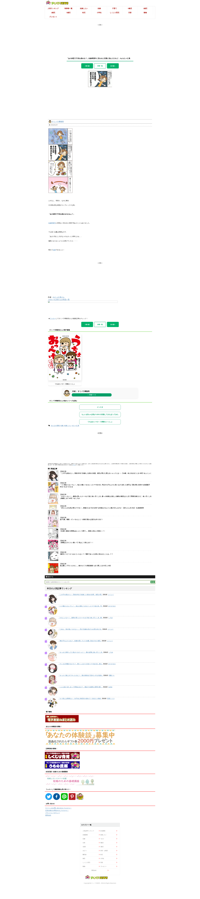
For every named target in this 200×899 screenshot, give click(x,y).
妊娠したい (84, 8)
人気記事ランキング (88, 831)
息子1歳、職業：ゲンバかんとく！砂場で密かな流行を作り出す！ (81, 519)
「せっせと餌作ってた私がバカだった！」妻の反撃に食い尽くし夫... (80, 652)
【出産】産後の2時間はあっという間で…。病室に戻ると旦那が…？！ (82, 531)
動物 (145, 13)
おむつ (84, 850)
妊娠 (99, 8)
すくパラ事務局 (58, 121)
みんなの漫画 (55, 426)
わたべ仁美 (75, 426)
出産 (84, 842)
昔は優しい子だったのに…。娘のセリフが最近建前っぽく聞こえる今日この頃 (85, 566)
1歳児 (145, 8)
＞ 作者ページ (91, 395)
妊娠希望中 (52, 223)
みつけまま (112, 606)
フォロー (53, 318)
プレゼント (53, 17)
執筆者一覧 (68, 8)
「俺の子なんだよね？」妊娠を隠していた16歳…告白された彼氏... (79, 641)
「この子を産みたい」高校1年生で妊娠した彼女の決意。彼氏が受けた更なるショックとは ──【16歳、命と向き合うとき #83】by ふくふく (105, 473)
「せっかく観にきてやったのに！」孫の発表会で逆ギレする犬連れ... (80, 675)
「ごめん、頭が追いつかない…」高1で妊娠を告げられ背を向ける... (80, 629)
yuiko (110, 687)
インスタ (100, 407)
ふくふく (111, 594)
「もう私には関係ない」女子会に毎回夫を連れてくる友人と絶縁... (80, 698)
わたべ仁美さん (59, 297)
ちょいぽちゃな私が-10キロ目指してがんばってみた (100, 414)
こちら (74, 464)
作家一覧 (100, 66)
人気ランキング (53, 8)
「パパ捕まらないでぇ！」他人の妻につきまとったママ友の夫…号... (80, 606)
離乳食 (84, 854)
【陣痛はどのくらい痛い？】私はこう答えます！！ (76, 542)
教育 (84, 858)
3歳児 (68, 13)
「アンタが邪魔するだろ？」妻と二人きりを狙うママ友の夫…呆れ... (80, 664)
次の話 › (112, 66)
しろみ (110, 618)
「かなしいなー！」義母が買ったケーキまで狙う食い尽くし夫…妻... (80, 618)
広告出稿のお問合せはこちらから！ (57, 810)
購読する (50, 577)
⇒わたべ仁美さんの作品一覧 (59, 299)
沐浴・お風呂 (104, 850)
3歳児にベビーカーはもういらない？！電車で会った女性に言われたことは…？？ (86, 554)
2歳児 (53, 13)
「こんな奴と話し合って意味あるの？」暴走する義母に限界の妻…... (80, 687)
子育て (114, 8)
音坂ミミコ (110, 698)
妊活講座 (102, 831)
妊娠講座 (85, 835)
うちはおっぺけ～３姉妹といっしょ (65, 384)
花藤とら (111, 675)
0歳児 (130, 8)
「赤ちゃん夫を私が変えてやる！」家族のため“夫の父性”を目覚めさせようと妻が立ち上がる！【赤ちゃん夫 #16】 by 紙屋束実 (102, 508)
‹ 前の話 (87, 66)
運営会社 (48, 815)
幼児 (83, 13)
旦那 (129, 13)
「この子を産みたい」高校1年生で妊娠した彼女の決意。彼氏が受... (80, 594)
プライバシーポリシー (52, 813)
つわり (102, 838)
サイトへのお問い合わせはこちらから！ (58, 808)
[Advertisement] (100, 39)
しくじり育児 (114, 13)
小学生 (99, 13)
